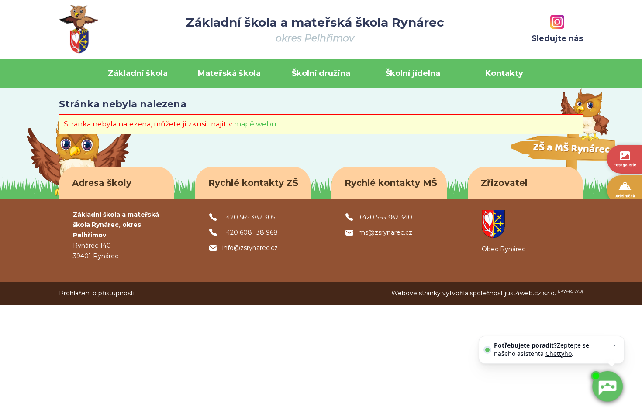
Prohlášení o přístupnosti (97, 293)
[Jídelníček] (624, 189)
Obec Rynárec (503, 249)
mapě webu (255, 124)
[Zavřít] (615, 345)
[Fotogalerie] (624, 159)
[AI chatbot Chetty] (607, 386)
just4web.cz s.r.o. (530, 293)
